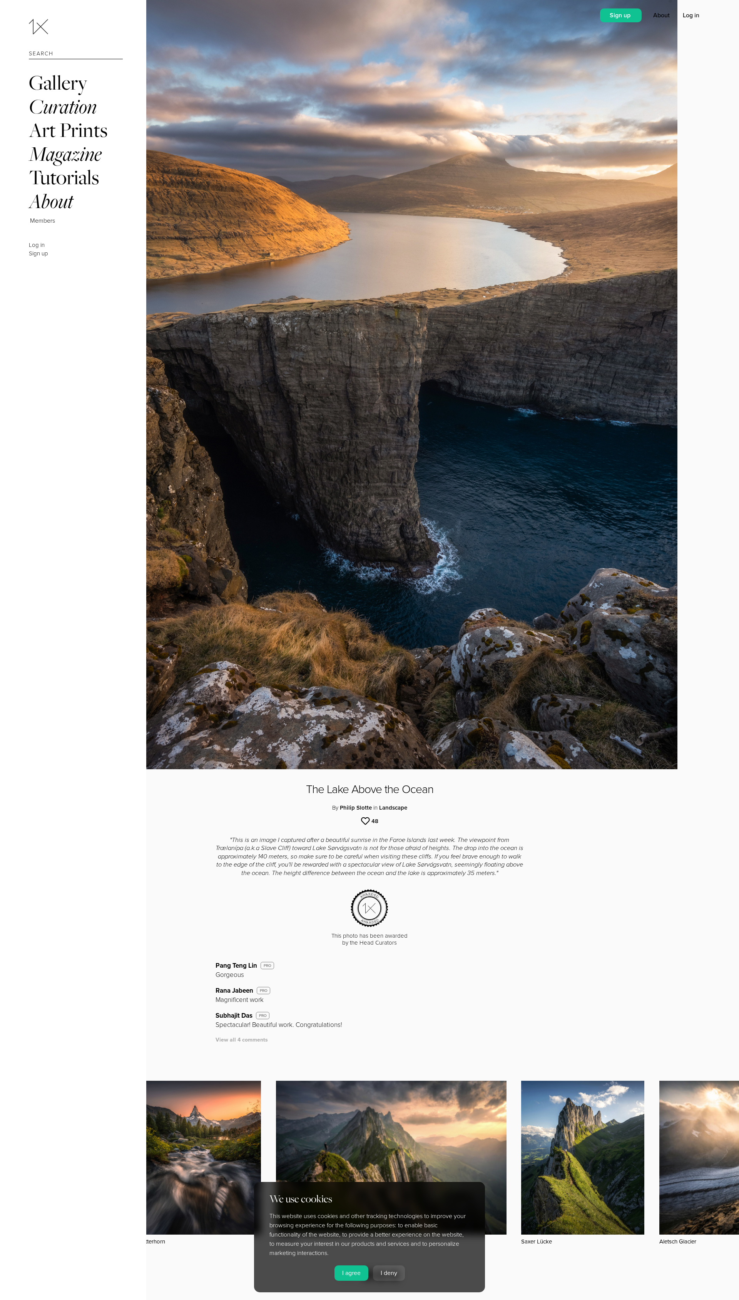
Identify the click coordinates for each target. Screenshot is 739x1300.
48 (374, 821)
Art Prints (68, 130)
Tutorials (64, 177)
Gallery (58, 82)
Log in (37, 245)
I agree (351, 1273)
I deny (389, 1273)
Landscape (393, 807)
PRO (267, 965)
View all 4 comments (242, 1040)
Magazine (65, 154)
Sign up (38, 253)
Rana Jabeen (234, 991)
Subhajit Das (234, 1016)
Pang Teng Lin (236, 966)
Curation (63, 106)
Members (42, 221)
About (51, 201)
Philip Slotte (356, 807)
